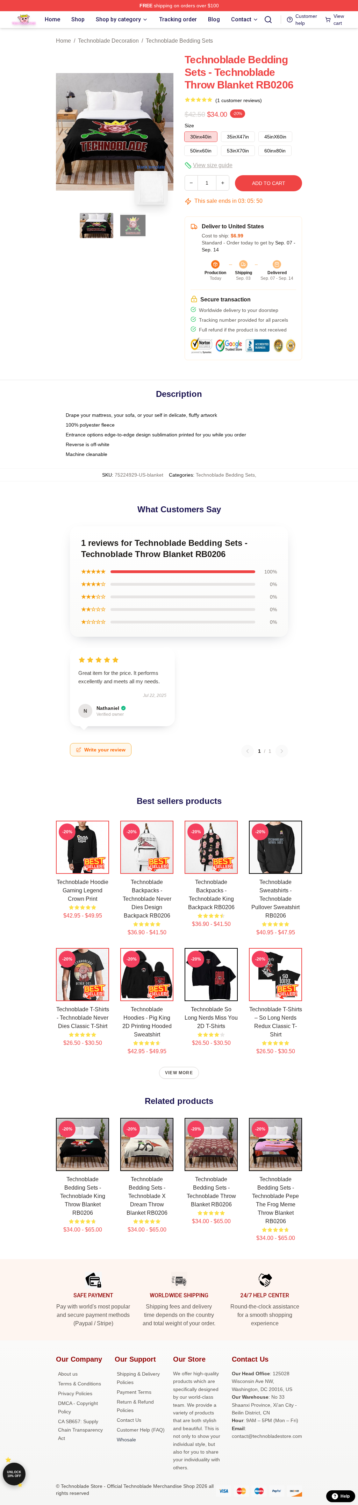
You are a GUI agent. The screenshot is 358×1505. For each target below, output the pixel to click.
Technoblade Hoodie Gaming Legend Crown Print (82, 890)
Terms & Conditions (79, 1383)
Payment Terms (134, 1392)
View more (179, 1072)
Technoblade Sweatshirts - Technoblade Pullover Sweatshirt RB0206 (275, 899)
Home (63, 41)
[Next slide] (162, 131)
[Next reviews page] (281, 751)
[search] (268, 20)
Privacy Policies (75, 1393)
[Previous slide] (66, 131)
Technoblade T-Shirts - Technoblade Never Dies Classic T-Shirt (82, 1017)
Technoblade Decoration (108, 41)
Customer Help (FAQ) (141, 1430)
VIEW (83, 867)
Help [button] (345, 1496)
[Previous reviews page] (247, 751)
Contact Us (129, 1420)
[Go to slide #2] (133, 225)
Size (189, 125)
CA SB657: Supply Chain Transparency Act (80, 1430)
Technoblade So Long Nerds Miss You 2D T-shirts (211, 1017)
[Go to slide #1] (96, 225)
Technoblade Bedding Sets (179, 41)
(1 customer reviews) (238, 100)
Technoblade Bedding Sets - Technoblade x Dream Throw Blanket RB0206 (147, 1196)
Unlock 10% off (14, 1474)
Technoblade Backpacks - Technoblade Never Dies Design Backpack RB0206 (147, 899)
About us (68, 1374)
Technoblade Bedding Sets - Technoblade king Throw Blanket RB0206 (82, 1196)
